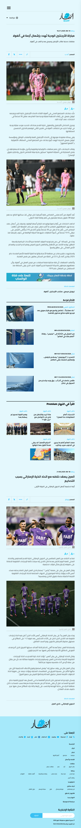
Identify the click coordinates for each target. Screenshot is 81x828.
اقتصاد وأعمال (70, 759)
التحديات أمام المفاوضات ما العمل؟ (66, 416)
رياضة (72, 30)
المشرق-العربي (69, 306)
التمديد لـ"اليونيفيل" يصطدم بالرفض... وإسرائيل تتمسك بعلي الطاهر (59, 358)
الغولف (22, 774)
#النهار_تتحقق (70, 793)
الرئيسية (72, 744)
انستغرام (44, 737)
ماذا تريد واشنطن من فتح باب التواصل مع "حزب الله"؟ (42, 417)
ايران (73, 748)
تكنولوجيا (71, 782)
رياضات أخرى (71, 778)
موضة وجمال (59, 789)
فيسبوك (63, 737)
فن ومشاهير (71, 789)
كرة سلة (63, 774)
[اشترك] (40, 277)
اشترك (36, 815)
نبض (35, 737)
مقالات (72, 763)
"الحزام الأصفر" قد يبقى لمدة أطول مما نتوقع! (41, 444)
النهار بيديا (71, 797)
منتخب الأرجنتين (56, 291)
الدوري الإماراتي (68, 703)
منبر (58, 766)
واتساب (20, 737)
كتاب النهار (71, 411)
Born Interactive (58, 824)
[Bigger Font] (66, 109)
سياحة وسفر (42, 789)
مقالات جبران (50, 766)
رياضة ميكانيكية (43, 774)
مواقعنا (12, 17)
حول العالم (32, 789)
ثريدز (28, 737)
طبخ (51, 789)
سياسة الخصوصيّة (69, 801)
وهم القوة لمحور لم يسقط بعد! (19, 416)
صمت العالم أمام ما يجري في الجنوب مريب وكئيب (64, 444)
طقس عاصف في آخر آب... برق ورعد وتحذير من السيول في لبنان (56, 382)
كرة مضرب (54, 774)
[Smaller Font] (72, 109)
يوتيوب (53, 737)
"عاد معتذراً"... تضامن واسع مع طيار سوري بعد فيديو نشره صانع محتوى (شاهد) (56, 312)
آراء (64, 766)
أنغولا (46, 291)
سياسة (73, 755)
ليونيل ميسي (69, 291)
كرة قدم (72, 774)
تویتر (70, 737)
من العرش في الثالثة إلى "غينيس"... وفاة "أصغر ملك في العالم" (58, 335)
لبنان (73, 353)
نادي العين (56, 703)
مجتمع (65, 755)
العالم (72, 330)
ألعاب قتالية (31, 774)
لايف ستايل (71, 786)
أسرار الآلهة (56, 755)
